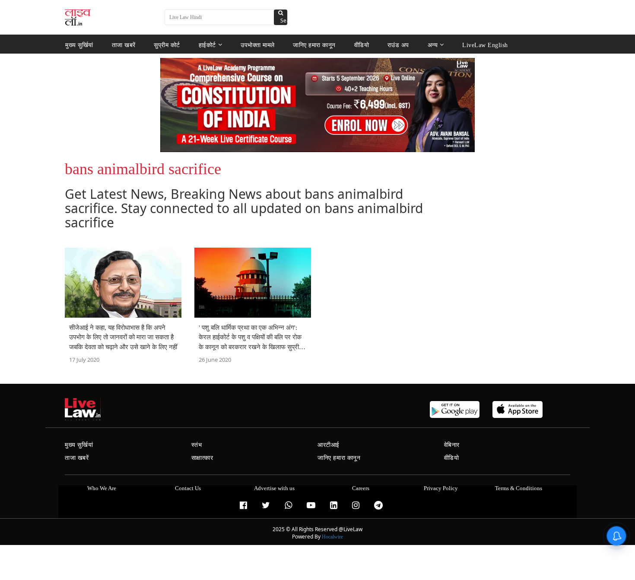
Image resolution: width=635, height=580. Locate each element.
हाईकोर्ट (207, 44)
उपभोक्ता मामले (258, 44)
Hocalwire (332, 537)
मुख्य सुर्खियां (79, 44)
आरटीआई (329, 445)
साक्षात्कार (202, 458)
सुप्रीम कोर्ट (167, 44)
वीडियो (361, 44)
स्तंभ (196, 445)
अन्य (433, 44)
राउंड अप (398, 44)
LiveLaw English (485, 44)
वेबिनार (452, 445)
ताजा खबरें (124, 44)
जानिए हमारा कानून (314, 44)
